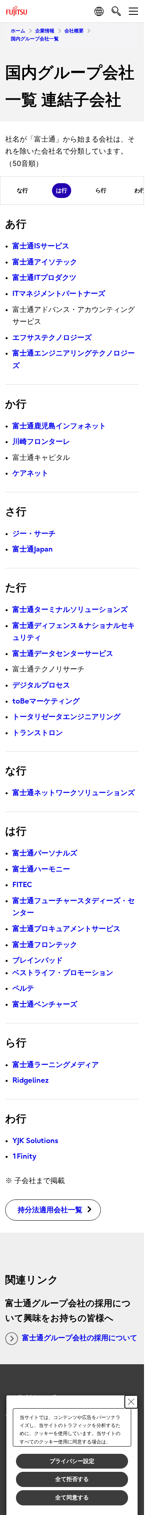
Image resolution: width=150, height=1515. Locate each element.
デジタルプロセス (41, 685)
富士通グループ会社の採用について (79, 1338)
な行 (22, 190)
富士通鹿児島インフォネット (59, 426)
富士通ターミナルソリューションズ (70, 610)
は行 (61, 190)
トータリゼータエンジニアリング (66, 717)
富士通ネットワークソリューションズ (73, 793)
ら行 (100, 190)
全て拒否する (72, 1479)
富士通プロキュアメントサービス (66, 929)
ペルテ (23, 988)
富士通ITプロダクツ (44, 278)
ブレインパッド (37, 960)
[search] (116, 11)
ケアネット (30, 473)
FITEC (22, 885)
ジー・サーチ (34, 534)
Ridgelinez (30, 1080)
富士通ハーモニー (41, 869)
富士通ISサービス (40, 246)
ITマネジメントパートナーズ (58, 294)
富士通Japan (32, 549)
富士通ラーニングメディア (55, 1065)
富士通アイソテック (44, 262)
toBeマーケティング (46, 701)
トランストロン (37, 733)
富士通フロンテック (44, 945)
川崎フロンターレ (41, 442)
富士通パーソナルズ (44, 853)
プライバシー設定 (72, 1461)
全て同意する (72, 1497)
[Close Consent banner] (131, 1401)
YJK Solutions (35, 1141)
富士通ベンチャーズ (44, 1004)
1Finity (24, 1156)
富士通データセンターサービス (62, 654)
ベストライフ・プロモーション (62, 973)
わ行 (140, 190)
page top (130, 1378)
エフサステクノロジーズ (52, 338)
